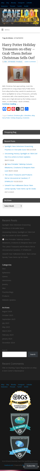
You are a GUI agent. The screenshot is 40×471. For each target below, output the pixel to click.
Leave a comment (30, 62)
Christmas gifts (18, 115)
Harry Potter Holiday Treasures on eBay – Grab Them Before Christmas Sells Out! (19, 51)
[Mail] (34, 11)
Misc (4, 288)
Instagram (21, 3)
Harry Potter (6, 118)
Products (19, 62)
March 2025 (6, 331)
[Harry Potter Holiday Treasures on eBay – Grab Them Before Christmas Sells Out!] (20, 75)
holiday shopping (16, 118)
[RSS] (30, 11)
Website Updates (9, 300)
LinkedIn (29, 3)
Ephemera (6, 272)
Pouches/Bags (7, 292)
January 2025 (7, 339)
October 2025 (7, 315)
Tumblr (19, 6)
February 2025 (8, 335)
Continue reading (10, 104)
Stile (5, 62)
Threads (12, 6)
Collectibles (27, 115)
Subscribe (31, 466)
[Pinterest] (37, 11)
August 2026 (7, 311)
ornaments (25, 118)
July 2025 (5, 323)
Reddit (26, 6)
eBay (2, 3)
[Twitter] (27, 11)
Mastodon (4, 6)
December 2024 (8, 342)
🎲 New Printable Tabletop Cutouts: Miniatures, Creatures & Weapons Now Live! (20, 167)
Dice (4, 269)
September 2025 (8, 319)
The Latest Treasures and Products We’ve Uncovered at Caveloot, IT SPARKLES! (18, 178)
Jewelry (5, 284)
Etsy (7, 3)
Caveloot (10, 115)
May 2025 (6, 327)
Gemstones (6, 280)
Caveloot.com (10, 11)
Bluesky (13, 3)
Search (4, 350)
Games (5, 276)
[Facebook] (24, 11)
